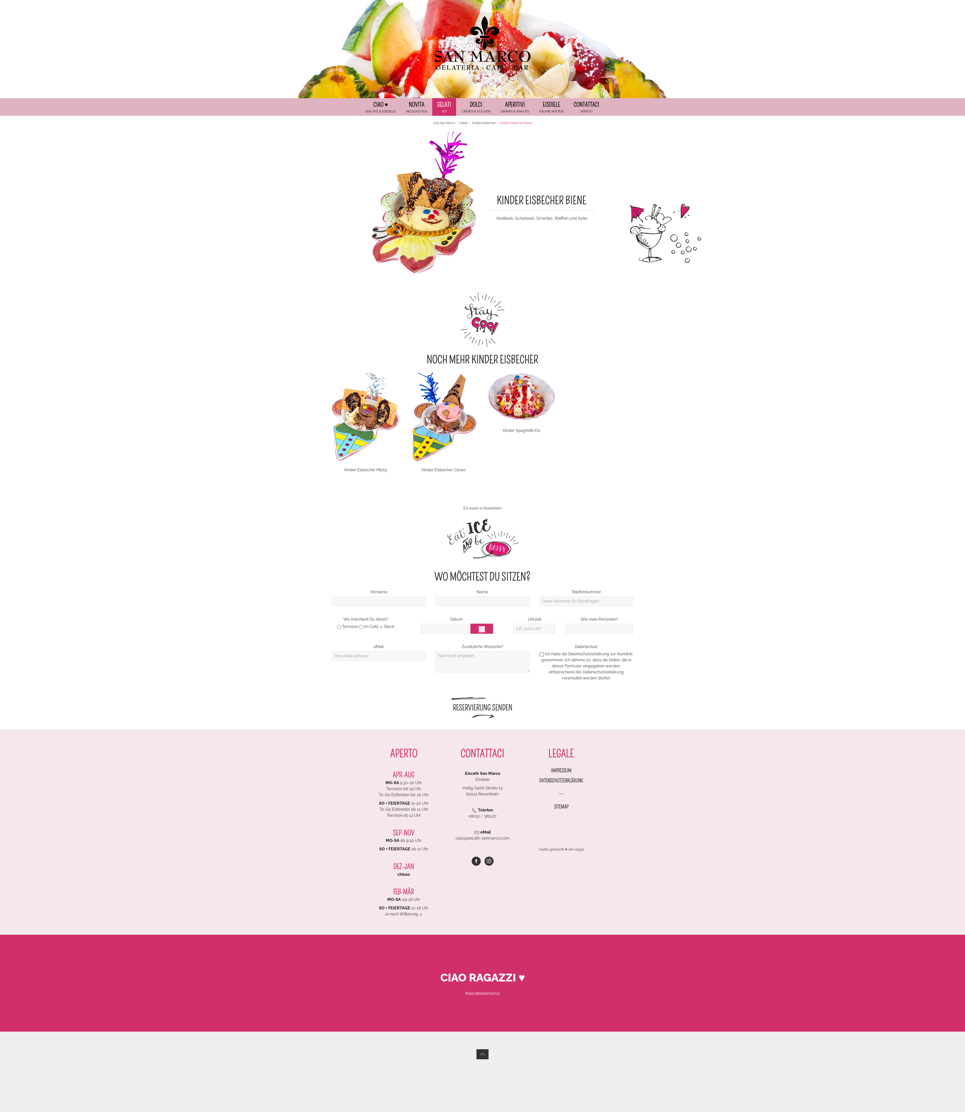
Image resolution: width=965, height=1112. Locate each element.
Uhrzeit (534, 619)
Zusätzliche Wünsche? (482, 646)
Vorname (378, 592)
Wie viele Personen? (599, 619)
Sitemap (561, 807)
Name (482, 592)
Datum (456, 619)
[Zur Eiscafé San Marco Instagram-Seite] (489, 861)
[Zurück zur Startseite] (482, 43)
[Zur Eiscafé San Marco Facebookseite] (476, 861)
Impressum (561, 771)
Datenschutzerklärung (588, 654)
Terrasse (349, 626)
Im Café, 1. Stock (378, 626)
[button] (444, 107)
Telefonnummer (586, 592)
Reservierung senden (482, 707)
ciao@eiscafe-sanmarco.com (483, 838)
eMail (378, 646)
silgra (579, 849)
